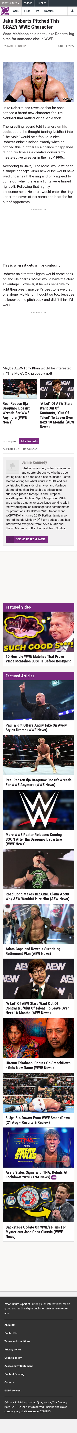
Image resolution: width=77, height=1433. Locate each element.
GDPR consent (12, 1390)
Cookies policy (13, 1357)
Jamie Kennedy (17, 46)
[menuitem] (11, 3)
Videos (28, 3)
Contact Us (10, 1333)
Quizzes (41, 3)
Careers (9, 1382)
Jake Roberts (29, 441)
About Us (9, 1324)
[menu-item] (15, 11)
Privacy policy (12, 1349)
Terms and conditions (17, 1341)
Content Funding (14, 1374)
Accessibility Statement (18, 1365)
